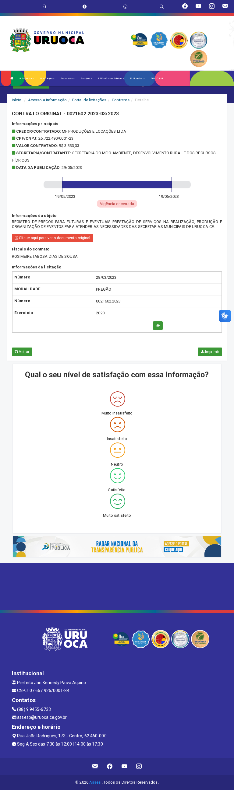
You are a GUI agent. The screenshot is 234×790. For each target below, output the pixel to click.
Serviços (85, 78)
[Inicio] (11, 78)
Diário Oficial (157, 78)
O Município (46, 78)
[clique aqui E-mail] (95, 766)
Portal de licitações (89, 100)
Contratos (120, 100)
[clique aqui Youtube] (124, 766)
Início (17, 100)
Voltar (23, 352)
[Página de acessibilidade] (125, 6)
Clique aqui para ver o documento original (54, 238)
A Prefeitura (26, 78)
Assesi (95, 782)
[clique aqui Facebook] (110, 766)
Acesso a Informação (47, 100)
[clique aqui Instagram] (139, 766)
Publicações (136, 78)
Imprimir (211, 352)
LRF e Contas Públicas (110, 78)
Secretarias (67, 78)
